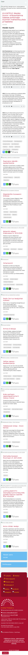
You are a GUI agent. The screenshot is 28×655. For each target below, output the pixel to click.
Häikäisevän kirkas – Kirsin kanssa (13, 427)
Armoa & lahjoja (9, 329)
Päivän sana (9, 582)
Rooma (5, 475)
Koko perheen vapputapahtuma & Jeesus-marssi (11, 396)
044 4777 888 (14, 615)
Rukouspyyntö (10, 579)
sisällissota (17, 146)
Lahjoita (5, 653)
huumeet (6, 279)
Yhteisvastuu (15, 149)
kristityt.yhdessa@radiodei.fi (9, 612)
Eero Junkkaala (7, 347)
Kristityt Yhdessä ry (8, 177)
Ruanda (11, 146)
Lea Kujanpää (16, 347)
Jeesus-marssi (7, 409)
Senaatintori (7, 411)
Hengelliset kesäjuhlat (9, 314)
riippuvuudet (19, 284)
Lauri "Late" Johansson (9, 284)
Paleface (5, 146)
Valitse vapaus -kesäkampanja (9, 362)
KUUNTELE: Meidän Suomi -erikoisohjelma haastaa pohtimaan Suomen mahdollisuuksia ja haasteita (14, 17)
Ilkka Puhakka (13, 211)
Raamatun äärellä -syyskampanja (10, 162)
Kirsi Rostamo (7, 442)
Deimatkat (6, 249)
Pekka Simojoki (7, 217)
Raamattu (6, 180)
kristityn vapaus (13, 279)
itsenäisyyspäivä (18, 141)
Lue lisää (5, 174)
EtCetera (6, 211)
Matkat (16, 575)
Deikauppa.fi (9, 585)
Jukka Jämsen (7, 214)
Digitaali (17, 650)
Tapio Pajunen (6, 149)
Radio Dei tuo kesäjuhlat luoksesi (13, 299)
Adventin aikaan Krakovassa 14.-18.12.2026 (12, 232)
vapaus (18, 378)
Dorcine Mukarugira (7, 141)
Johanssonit (8, 263)
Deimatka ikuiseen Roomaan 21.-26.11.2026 (12, 457)
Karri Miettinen (15, 144)
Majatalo (15, 214)
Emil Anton (13, 249)
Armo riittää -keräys (11, 526)
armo (5, 542)
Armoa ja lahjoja (17, 344)
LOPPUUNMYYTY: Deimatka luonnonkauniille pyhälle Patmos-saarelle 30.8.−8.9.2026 (14, 493)
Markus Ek (17, 177)
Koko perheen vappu (17, 409)
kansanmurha (6, 144)
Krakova (20, 249)
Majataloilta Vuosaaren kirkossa (12, 195)
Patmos (5, 512)
